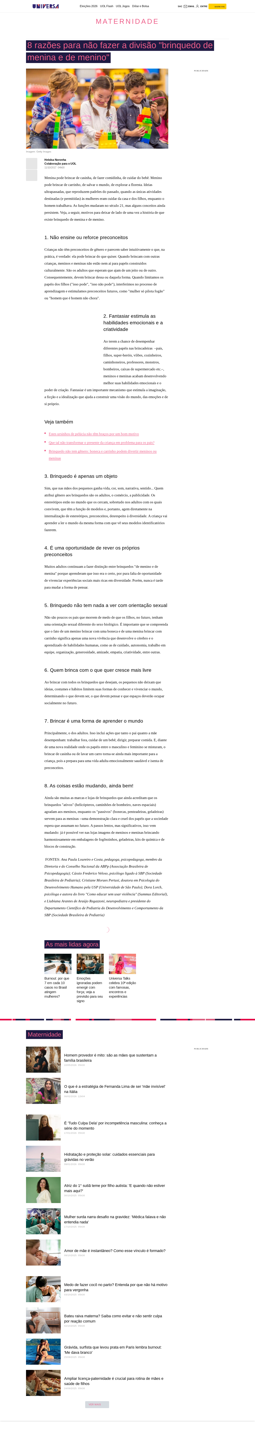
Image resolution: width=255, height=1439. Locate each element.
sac (180, 6)
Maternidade (127, 21)
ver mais (95, 1404)
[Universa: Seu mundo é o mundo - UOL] (46, 6)
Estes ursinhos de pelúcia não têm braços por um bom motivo (94, 434)
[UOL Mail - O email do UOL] (188, 6)
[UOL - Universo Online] (62, 6)
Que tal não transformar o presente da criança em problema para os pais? (101, 442)
